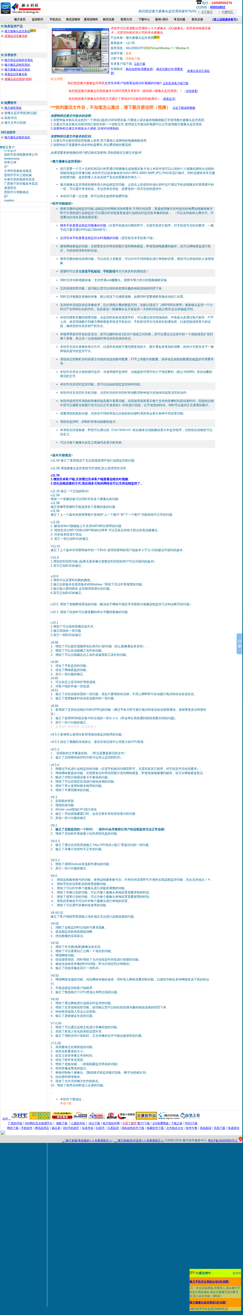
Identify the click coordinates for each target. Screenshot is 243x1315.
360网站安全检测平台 (39, 1123)
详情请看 (191, 91)
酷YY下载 (143, 1123)
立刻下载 (139, 63)
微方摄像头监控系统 (17, 31)
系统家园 (205, 1128)
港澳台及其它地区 (198, 71)
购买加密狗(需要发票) (139, 69)
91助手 (100, 1128)
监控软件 (37, 19)
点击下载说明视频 (183, 107)
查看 (129, 53)
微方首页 (20, 19)
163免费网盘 (160, 1123)
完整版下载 (133, 58)
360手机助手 (71, 1128)
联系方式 (126, 19)
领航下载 (61, 1123)
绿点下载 (94, 1123)
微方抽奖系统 (13, 107)
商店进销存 (73, 19)
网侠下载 (12, 1128)
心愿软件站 (78, 1123)
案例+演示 (161, 19)
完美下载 (219, 1128)
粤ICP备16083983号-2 (223, 1140)
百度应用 (113, 1128)
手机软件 (26, 1128)
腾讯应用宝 (42, 1128)
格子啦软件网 (111, 1123)
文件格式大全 (174, 1128)
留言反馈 (197, 19)
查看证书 (169, 98)
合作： (6, 1118)
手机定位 (55, 19)
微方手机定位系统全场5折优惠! (209, 1281)
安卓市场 (87, 1128)
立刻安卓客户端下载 (175, 83)
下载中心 (144, 19)
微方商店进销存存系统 (18, 60)
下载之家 (176, 1123)
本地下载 (65, 1103)
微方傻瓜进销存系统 (17, 64)
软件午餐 (191, 1128)
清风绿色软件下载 (132, 1128)
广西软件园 (15, 1123)
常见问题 (179, 19)
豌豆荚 (56, 1128)
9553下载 (191, 1123)
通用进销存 (91, 19)
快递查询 (233, 1128)
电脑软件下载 (155, 1128)
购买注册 (108, 19)
